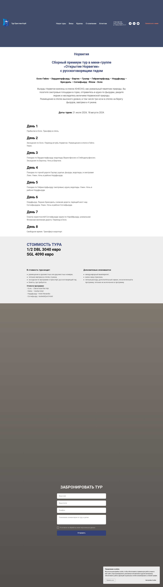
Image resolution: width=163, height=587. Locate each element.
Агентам (103, 23)
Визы (71, 23)
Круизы (79, 23)
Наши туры (61, 23)
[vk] (134, 23)
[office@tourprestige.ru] (138, 23)
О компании (91, 23)
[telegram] (130, 23)
